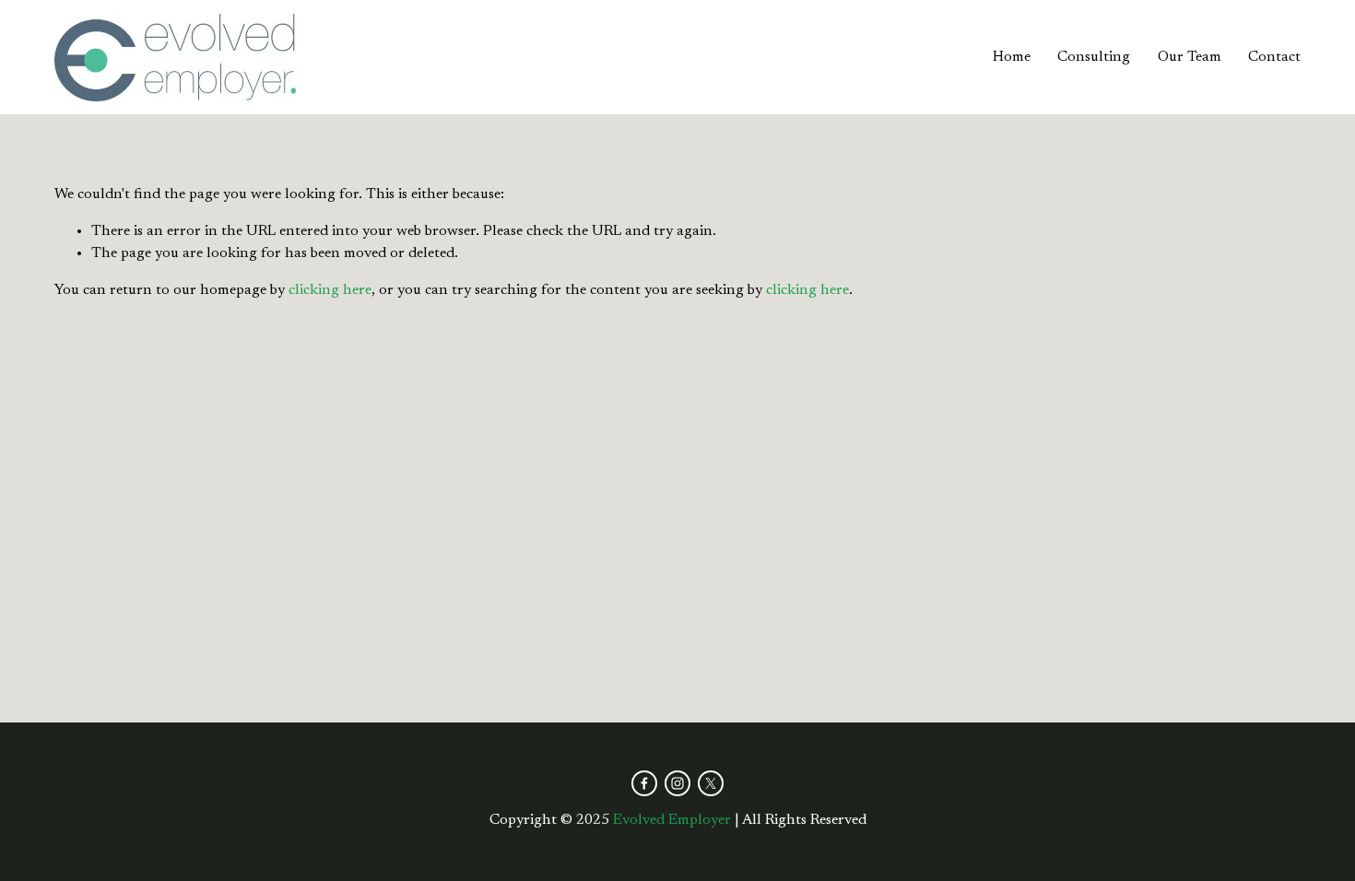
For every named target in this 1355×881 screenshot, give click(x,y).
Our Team (1189, 57)
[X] (711, 783)
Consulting (1093, 57)
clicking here (330, 290)
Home (1012, 57)
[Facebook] (644, 783)
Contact (1274, 57)
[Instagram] (677, 783)
